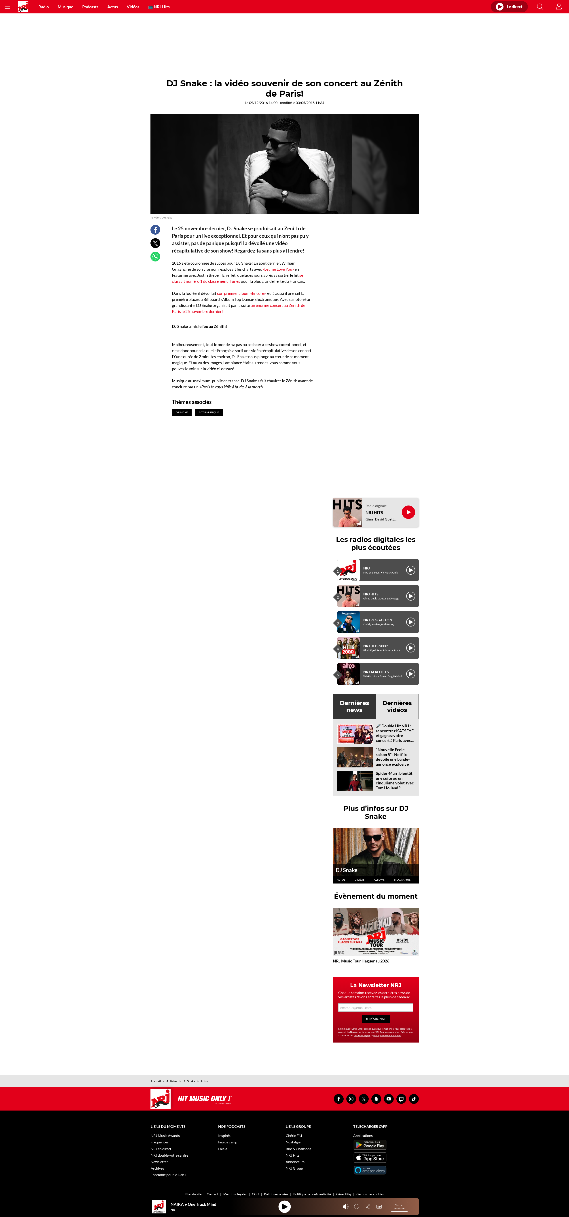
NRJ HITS (374, 512)
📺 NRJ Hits (159, 6)
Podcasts (90, 6)
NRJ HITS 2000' (375, 646)
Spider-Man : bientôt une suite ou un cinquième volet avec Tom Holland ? (395, 780)
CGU (255, 1194)
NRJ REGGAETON (377, 620)
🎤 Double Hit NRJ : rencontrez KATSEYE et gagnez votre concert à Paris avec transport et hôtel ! (395, 735)
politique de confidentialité (387, 1035)
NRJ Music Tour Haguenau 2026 (361, 960)
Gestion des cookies (370, 1194)
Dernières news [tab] (354, 706)
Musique (65, 6)
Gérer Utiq (343, 1194)
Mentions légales (235, 1194)
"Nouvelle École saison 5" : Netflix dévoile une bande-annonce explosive (393, 757)
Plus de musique (399, 1206)
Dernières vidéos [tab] (397, 706)
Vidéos (133, 6)
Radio (43, 6)
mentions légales (362, 1035)
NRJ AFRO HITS (376, 672)
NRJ (366, 568)
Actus (112, 6)
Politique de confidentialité (312, 1194)
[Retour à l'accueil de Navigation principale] (23, 6)
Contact (212, 1194)
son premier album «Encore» (241, 293)
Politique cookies (276, 1194)
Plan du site (193, 1194)
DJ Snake (346, 870)
